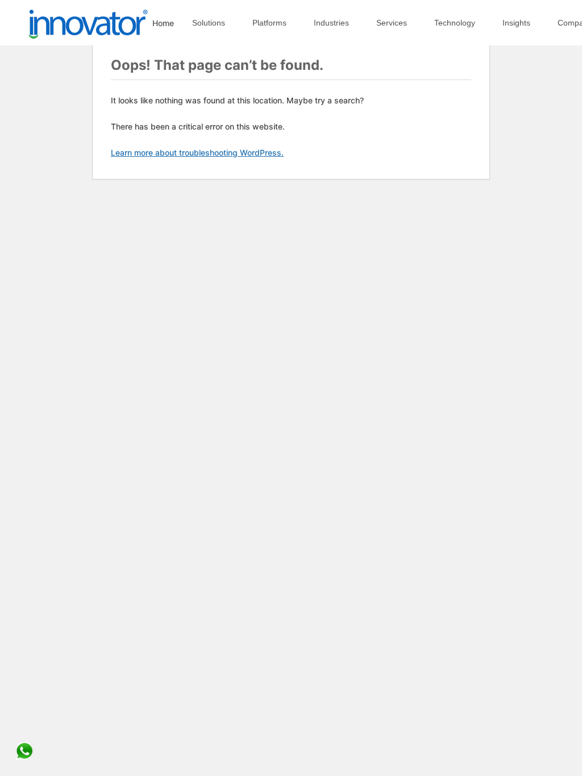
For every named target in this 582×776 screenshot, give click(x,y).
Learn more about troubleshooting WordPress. (197, 152)
